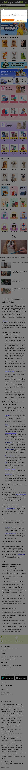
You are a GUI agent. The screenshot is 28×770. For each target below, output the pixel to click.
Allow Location (8, 20)
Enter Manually (20, 20)
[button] (14, 12)
